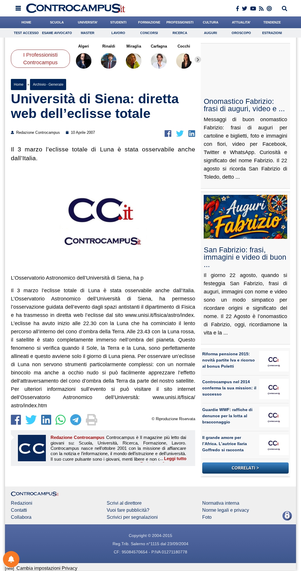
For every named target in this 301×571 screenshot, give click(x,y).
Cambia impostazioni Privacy (46, 568)
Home (19, 84)
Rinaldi (108, 46)
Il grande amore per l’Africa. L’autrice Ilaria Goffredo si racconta (224, 443)
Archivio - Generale (48, 84)
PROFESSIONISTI (179, 22)
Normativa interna (220, 503)
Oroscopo (241, 33)
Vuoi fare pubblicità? (128, 510)
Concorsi (149, 33)
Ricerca (180, 33)
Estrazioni (272, 33)
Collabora (21, 517)
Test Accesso (26, 33)
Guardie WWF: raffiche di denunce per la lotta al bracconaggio (227, 415)
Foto (207, 517)
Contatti (19, 510)
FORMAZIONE (149, 22)
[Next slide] (198, 59)
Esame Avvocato (57, 33)
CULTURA (210, 22)
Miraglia (133, 46)
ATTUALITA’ (241, 22)
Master (87, 33)
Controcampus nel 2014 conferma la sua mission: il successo (229, 387)
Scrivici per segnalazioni (132, 517)
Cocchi (184, 46)
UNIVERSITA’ (88, 22)
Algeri (83, 46)
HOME (26, 22)
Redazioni (21, 503)
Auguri (210, 33)
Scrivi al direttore (124, 503)
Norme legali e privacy (225, 510)
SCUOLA (57, 22)
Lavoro (118, 33)
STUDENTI (118, 22)
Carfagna (159, 46)
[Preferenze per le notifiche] (11, 559)
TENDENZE (272, 22)
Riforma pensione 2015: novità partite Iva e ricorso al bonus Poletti (228, 360)
